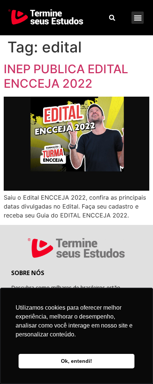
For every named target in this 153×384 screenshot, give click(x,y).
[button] (137, 18)
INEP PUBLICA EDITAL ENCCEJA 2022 (66, 76)
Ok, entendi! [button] (76, 361)
